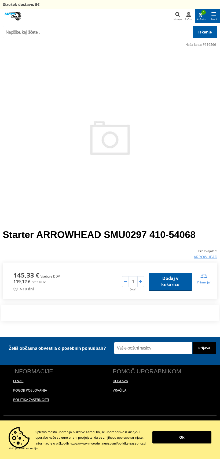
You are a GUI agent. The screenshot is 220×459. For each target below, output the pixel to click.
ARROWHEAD (205, 256)
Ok (182, 437)
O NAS (18, 380)
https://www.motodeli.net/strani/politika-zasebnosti (108, 443)
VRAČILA (119, 390)
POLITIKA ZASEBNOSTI (31, 399)
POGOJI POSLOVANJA (30, 390)
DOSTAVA (120, 380)
